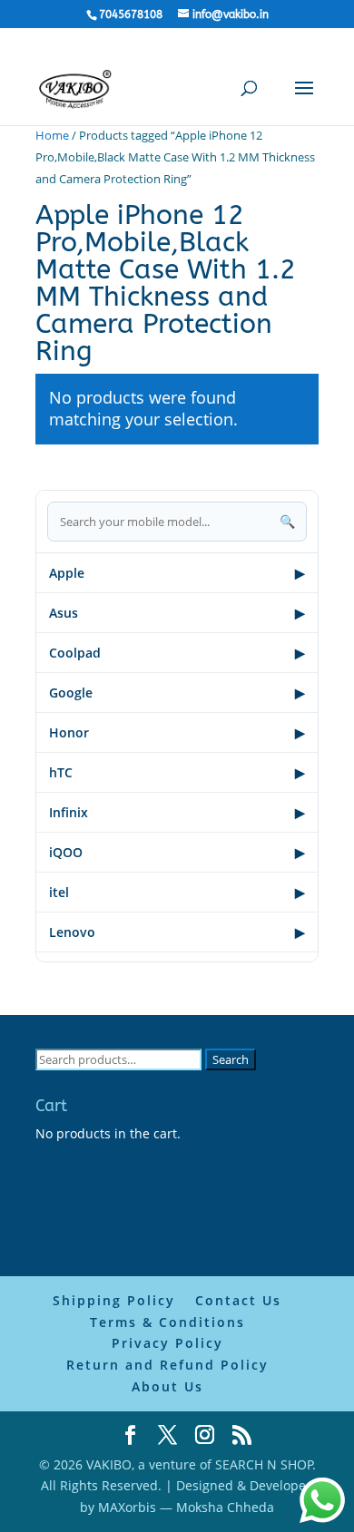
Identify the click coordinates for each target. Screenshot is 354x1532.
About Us (167, 1386)
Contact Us (238, 1300)
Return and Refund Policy (167, 1364)
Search (230, 1059)
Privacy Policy (167, 1342)
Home (52, 135)
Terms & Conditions (167, 1322)
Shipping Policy (114, 1300)
